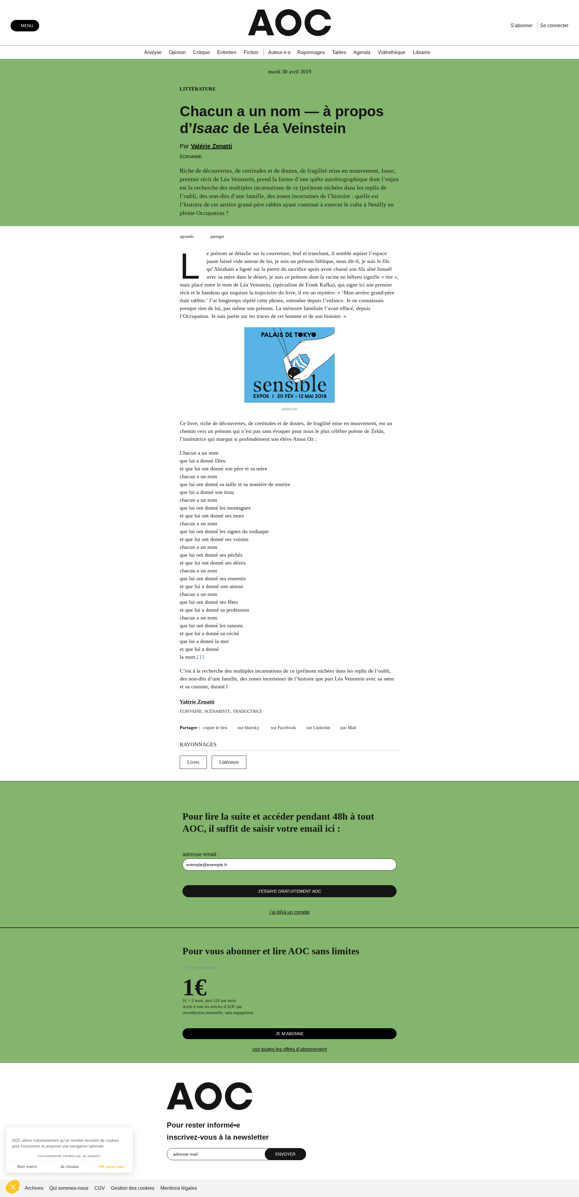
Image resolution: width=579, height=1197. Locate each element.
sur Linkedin (318, 727)
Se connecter (554, 25)
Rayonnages (311, 52)
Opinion (177, 52)
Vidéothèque (391, 52)
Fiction (251, 52)
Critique (201, 52)
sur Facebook (283, 727)
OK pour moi (112, 1166)
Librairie (421, 52)
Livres (193, 762)
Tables (339, 52)
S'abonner (522, 25)
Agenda (361, 52)
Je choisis (69, 1166)
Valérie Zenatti (211, 146)
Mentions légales (178, 1188)
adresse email (199, 854)
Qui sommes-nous (68, 1188)
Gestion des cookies (133, 1188)
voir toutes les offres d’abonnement (289, 1049)
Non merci (27, 1166)
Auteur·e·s (279, 52)
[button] (12, 1186)
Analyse (153, 52)
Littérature (229, 762)
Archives (34, 1188)
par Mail (348, 727)
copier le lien (215, 727)
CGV (99, 1188)
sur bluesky (249, 727)
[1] (200, 657)
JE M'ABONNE (290, 1033)
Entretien (226, 52)
